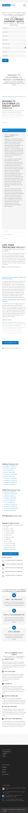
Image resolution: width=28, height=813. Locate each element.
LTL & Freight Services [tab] (8, 234)
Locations (4, 767)
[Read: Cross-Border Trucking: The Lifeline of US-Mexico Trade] (3, 788)
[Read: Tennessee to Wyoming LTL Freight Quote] (3, 564)
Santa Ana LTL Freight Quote (10, 510)
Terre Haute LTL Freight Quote (10, 474)
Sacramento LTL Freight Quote (10, 506)
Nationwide (4, 96)
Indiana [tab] (6, 130)
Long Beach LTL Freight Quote (10, 494)
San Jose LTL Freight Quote (10, 500)
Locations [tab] (6, 238)
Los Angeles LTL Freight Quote (10, 504)
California (15, 96)
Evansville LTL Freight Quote (10, 468)
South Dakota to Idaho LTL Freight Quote (13, 575)
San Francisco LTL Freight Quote (11, 508)
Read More (4, 122)
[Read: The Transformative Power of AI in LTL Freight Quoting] (3, 792)
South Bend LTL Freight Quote (10, 482)
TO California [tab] (5, 230)
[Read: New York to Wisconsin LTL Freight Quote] (3, 572)
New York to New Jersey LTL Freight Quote (14, 567)
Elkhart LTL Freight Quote (9, 476)
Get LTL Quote (5, 774)
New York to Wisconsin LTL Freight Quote (13, 571)
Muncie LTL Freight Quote (9, 472)
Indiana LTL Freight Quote (9, 547)
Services (4, 769)
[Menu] (24, 5)
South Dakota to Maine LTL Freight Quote (13, 560)
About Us (4, 772)
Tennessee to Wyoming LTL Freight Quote (14, 564)
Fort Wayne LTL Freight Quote (10, 478)
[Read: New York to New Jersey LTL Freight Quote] (3, 568)
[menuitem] (24, 5)
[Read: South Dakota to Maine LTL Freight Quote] (3, 561)
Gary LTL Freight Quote (9, 470)
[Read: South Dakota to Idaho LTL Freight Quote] (3, 576)
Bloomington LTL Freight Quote (10, 466)
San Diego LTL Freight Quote (10, 498)
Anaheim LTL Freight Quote (10, 491)
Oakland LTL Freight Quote (9, 496)
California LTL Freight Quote (10, 549)
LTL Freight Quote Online (20, 809)
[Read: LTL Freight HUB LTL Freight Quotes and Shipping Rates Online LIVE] (3, 796)
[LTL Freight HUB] (11, 5)
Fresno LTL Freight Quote (9, 502)
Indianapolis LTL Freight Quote (10, 480)
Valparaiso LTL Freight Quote (10, 484)
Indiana (9, 96)
